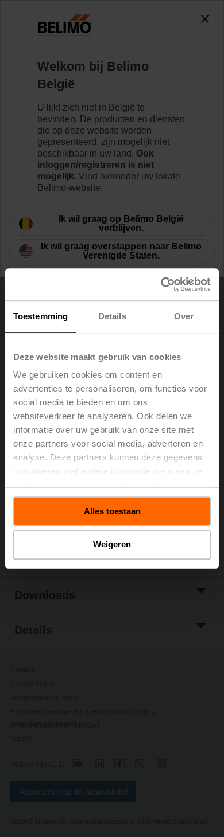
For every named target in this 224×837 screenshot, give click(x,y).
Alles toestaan (112, 511)
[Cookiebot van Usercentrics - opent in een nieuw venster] (161, 284)
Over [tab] (184, 316)
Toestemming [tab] (40, 316)
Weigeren (112, 545)
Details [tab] (112, 316)
